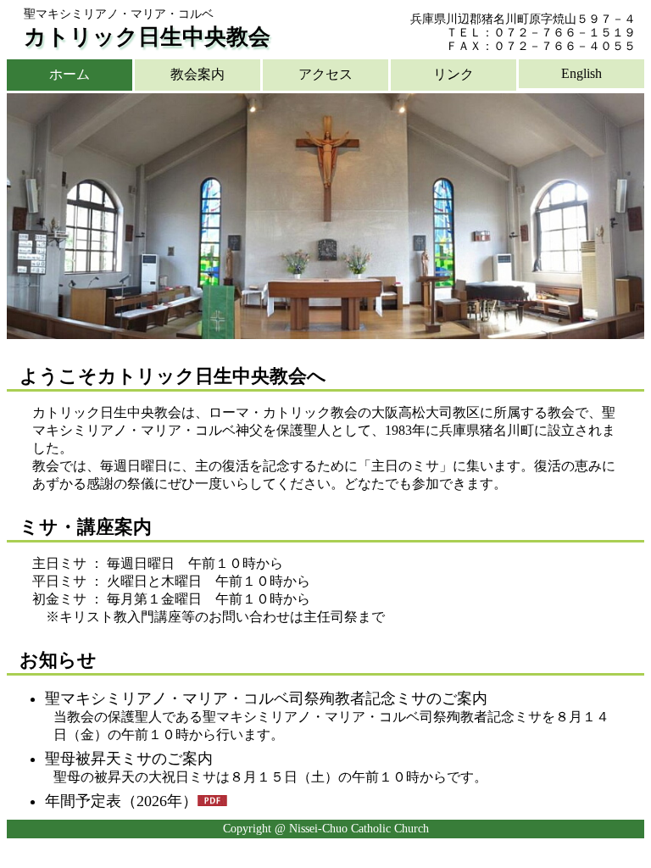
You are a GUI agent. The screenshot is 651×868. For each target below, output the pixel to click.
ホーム (69, 74)
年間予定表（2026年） (121, 801)
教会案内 (197, 74)
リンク (453, 74)
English (581, 73)
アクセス (325, 74)
